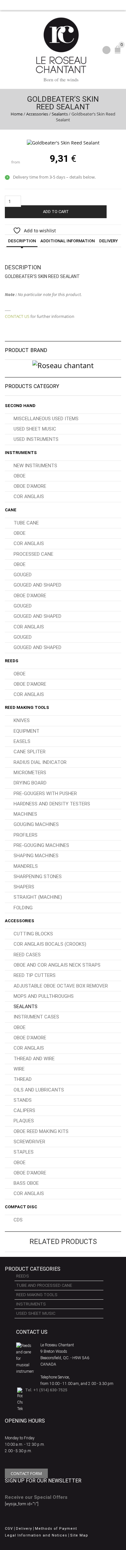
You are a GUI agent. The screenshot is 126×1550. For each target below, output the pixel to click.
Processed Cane (33, 554)
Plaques (24, 1121)
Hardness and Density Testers (52, 804)
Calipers (24, 1110)
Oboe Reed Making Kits (41, 1131)
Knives (22, 720)
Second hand (20, 405)
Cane (10, 509)
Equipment (26, 731)
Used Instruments (36, 439)
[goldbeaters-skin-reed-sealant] (63, 142)
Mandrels (26, 866)
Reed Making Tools (27, 707)
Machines (25, 814)
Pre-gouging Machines (41, 845)
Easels (22, 741)
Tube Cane (26, 523)
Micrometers (30, 772)
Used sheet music (35, 429)
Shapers (24, 887)
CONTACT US (17, 316)
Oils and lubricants (39, 1090)
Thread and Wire (34, 1059)
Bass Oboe (26, 1183)
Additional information (67, 240)
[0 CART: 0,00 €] (119, 52)
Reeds (11, 660)
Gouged (23, 575)
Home (17, 114)
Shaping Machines (36, 856)
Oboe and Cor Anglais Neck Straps (57, 965)
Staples (24, 1152)
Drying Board (30, 783)
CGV (9, 1529)
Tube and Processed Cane (44, 1285)
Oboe (20, 476)
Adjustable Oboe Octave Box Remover (61, 986)
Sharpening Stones (38, 876)
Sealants (60, 114)
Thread (23, 1079)
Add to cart (56, 211)
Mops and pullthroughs (44, 996)
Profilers (25, 835)
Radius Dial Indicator (40, 762)
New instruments (35, 466)
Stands (23, 1100)
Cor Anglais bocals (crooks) (50, 944)
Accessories (37, 114)
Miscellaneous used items (46, 419)
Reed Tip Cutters (35, 975)
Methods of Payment (56, 1529)
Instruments (21, 452)
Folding (23, 908)
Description (22, 240)
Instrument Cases (36, 1017)
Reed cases (27, 955)
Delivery (108, 240)
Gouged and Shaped (37, 585)
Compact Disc (21, 1206)
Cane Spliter (30, 752)
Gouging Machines (36, 824)
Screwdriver (29, 1142)
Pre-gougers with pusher (45, 793)
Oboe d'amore (30, 486)
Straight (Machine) (38, 897)
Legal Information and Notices (36, 1535)
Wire (19, 1069)
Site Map (79, 1535)
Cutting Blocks (33, 934)
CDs (18, 1220)
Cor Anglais (29, 496)
